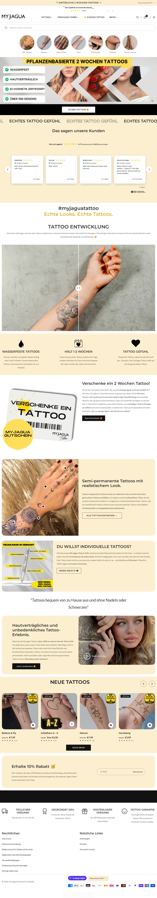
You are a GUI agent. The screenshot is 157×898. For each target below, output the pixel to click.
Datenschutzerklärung (11, 844)
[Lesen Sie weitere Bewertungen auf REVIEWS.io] (138, 192)
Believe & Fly (9, 733)
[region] (78, 169)
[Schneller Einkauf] (45, 486)
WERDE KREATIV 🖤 (69, 571)
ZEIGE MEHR (78, 747)
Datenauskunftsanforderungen (15, 865)
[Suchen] (137, 17)
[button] (46, 17)
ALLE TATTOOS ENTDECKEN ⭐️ (102, 515)
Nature (84, 733)
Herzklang (124, 733)
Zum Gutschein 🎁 (94, 418)
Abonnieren (138, 772)
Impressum (6, 838)
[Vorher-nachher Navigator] (78, 288)
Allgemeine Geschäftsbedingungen (16, 855)
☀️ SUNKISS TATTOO (94, 17)
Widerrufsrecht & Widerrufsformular (17, 849)
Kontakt (83, 844)
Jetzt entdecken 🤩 (26, 666)
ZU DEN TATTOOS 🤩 (78, 109)
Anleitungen (85, 838)
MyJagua (13, 882)
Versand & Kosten (87, 849)
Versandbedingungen (11, 860)
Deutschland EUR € (145, 3)
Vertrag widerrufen (10, 871)
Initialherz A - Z (49, 733)
